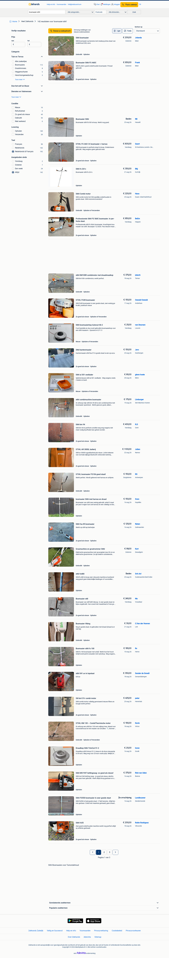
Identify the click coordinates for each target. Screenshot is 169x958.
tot (28, 41)
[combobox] (46, 12)
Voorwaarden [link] (61, 4)
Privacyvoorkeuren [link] (133, 931)
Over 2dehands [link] (74, 937)
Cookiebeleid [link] (117, 931)
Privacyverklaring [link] (101, 931)
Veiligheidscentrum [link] (74, 4)
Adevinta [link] (87, 937)
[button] (105, 4)
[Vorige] (93, 852)
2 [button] (104, 852)
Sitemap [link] (98, 937)
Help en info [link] (51, 4)
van (12, 41)
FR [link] (140, 4)
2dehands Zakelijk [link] (35, 931)
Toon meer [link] (19, 79)
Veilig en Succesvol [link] (55, 931)
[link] (36, 4)
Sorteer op (138, 27)
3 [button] (109, 852)
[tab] (117, 30)
